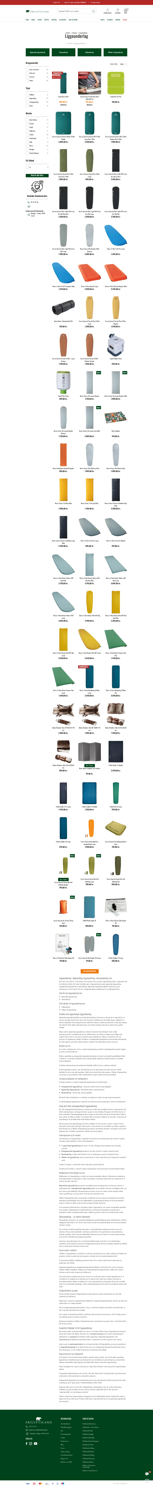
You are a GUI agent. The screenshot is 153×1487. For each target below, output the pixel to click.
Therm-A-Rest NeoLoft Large (89, 286)
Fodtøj (40, 20)
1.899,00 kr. (116, 399)
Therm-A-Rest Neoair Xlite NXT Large (89, 653)
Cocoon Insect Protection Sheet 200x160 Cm (89, 97)
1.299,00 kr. (89, 810)
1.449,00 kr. (116, 254)
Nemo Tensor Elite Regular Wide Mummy (89, 250)
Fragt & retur (64, 1459)
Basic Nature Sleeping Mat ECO (63, 321)
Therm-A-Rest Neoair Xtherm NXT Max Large (116, 579)
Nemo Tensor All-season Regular (89, 396)
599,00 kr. (63, 471)
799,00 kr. (90, 885)
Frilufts (31, 134)
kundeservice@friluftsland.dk (34, 211)
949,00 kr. (89, 180)
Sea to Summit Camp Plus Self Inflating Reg (116, 880)
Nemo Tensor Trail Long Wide (89, 503)
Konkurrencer (65, 1441)
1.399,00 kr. (89, 327)
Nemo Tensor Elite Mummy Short (89, 468)
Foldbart (31, 94)
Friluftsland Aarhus (88, 1445)
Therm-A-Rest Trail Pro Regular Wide (63, 286)
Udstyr (46, 20)
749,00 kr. (63, 888)
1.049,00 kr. (89, 364)
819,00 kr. (116, 546)
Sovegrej (54, 20)
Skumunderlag (65, 999)
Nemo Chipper (116, 431)
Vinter (31, 80)
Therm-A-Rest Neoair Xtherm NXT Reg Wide (63, 579)
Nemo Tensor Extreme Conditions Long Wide (63, 541)
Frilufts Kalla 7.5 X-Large (63, 806)
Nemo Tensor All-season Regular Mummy (63, 432)
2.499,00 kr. (63, 546)
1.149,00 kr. (116, 658)
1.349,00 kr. (63, 289)
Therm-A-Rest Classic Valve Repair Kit (115, 921)
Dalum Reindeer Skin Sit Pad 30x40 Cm (63, 766)
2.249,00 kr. (116, 771)
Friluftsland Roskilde (88, 1438)
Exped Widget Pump (116, 358)
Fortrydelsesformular (66, 1455)
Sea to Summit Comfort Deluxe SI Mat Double (63, 137)
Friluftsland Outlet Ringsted (91, 1441)
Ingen (122, 64)
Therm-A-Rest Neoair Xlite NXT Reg (89, 615)
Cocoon (31, 123)
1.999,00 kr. (116, 142)
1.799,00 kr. (89, 509)
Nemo (31, 145)
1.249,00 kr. (116, 327)
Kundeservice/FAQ (66, 1462)
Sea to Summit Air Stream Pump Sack (63, 921)
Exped (31, 127)
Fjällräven (32, 131)
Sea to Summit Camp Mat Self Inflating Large (90, 880)
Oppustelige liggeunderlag (69, 996)
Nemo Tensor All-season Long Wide (89, 431)
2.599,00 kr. (90, 289)
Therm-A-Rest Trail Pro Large (116, 249)
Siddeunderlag (65, 1007)
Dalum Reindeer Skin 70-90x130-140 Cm (63, 729)
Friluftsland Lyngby (88, 1434)
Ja (30, 167)
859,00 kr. (89, 926)
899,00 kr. (63, 102)
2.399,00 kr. (116, 180)
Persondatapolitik (66, 1434)
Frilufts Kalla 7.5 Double (116, 765)
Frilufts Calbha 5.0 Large (63, 841)
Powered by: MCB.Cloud (120, 1484)
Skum (31, 105)
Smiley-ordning (65, 1452)
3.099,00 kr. (63, 142)
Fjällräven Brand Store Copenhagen (89, 1466)
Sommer (32, 77)
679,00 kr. (116, 810)
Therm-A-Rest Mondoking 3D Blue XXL (116, 691)
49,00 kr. (89, 774)
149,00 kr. (116, 436)
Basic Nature (33, 120)
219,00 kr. (116, 847)
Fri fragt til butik (95, 2)
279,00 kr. (63, 926)
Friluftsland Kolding (88, 1455)
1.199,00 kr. (63, 364)
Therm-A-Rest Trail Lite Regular (115, 540)
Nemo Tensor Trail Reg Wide (63, 503)
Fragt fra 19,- (56, 2)
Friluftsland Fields (88, 1431)
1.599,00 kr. (89, 847)
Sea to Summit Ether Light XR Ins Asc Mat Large (63, 250)
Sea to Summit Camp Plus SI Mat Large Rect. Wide (63, 175)
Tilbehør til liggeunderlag (68, 1010)
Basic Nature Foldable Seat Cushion (89, 768)
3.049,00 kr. (116, 584)
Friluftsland (32, 138)
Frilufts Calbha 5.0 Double (89, 806)
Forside (68, 33)
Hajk (30, 142)
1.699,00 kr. (63, 509)
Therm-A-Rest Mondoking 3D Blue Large (90, 691)
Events (102, 20)
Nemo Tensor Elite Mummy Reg (116, 468)
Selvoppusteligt (34, 102)
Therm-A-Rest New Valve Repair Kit (63, 958)
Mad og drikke (73, 20)
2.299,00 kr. (90, 142)
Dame (27, 20)
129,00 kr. (116, 102)
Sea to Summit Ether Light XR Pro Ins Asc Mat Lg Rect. (116, 175)
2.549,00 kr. (63, 658)
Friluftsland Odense (88, 1462)
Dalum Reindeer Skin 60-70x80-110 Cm (89, 729)
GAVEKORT (110, 20)
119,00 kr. (116, 926)
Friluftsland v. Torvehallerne (91, 1427)
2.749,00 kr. (63, 584)
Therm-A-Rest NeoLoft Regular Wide (116, 286)
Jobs (62, 1431)
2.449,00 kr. (116, 289)
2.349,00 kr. (116, 621)
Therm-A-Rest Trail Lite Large (90, 540)
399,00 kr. (63, 399)
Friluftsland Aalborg (88, 1448)
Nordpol (31, 149)
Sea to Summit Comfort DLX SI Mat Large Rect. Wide (89, 137)
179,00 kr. (63, 961)
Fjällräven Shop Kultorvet (90, 1471)
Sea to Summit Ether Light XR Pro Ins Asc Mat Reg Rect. (63, 212)
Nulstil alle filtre (37, 176)
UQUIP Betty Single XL (89, 920)
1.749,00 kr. (89, 399)
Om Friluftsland (65, 1424)
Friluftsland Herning (88, 1459)
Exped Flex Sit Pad (115, 96)
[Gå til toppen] (147, 1481)
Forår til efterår (34, 69)
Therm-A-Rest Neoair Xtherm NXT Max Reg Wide (90, 579)
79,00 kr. (89, 961)
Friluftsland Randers (88, 1452)
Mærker (117, 20)
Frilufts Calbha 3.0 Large (115, 958)
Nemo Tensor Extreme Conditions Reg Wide (116, 504)
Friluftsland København (89, 1424)
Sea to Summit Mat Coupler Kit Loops (90, 958)
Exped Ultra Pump (63, 396)
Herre (33, 20)
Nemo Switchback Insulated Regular (63, 468)
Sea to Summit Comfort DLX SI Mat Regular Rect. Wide (115, 137)
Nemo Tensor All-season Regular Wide (116, 396)
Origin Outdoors (34, 153)
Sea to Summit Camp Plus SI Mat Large (89, 175)
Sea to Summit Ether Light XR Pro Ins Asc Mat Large (90, 212)
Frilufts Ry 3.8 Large (116, 806)
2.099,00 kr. (90, 254)
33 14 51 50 (32, 1427)
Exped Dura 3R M (63, 96)
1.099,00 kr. (63, 180)
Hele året (32, 73)
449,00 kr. (116, 364)
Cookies (63, 1438)
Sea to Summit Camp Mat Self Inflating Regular (63, 883)
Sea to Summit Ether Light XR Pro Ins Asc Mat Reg (116, 212)
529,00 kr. (116, 961)
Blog (62, 1445)
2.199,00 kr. (116, 217)
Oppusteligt (32, 98)
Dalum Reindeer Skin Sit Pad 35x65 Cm (115, 729)
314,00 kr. (90, 102)
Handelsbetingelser (66, 1427)
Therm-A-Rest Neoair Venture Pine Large (63, 691)
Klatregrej (62, 20)
